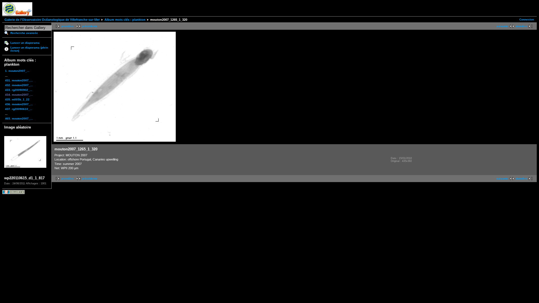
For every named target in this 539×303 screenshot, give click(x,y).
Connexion (526, 19)
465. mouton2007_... (19, 118)
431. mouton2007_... (19, 80)
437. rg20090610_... (18, 109)
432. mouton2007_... (19, 85)
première (67, 26)
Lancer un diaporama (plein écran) (29, 49)
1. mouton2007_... (17, 70)
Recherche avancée (24, 33)
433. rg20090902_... (18, 89)
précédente (89, 26)
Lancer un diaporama (25, 42)
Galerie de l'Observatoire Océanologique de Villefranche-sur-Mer (52, 19)
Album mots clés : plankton (124, 19)
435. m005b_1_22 (17, 99)
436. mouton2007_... (19, 104)
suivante (502, 26)
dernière (521, 26)
